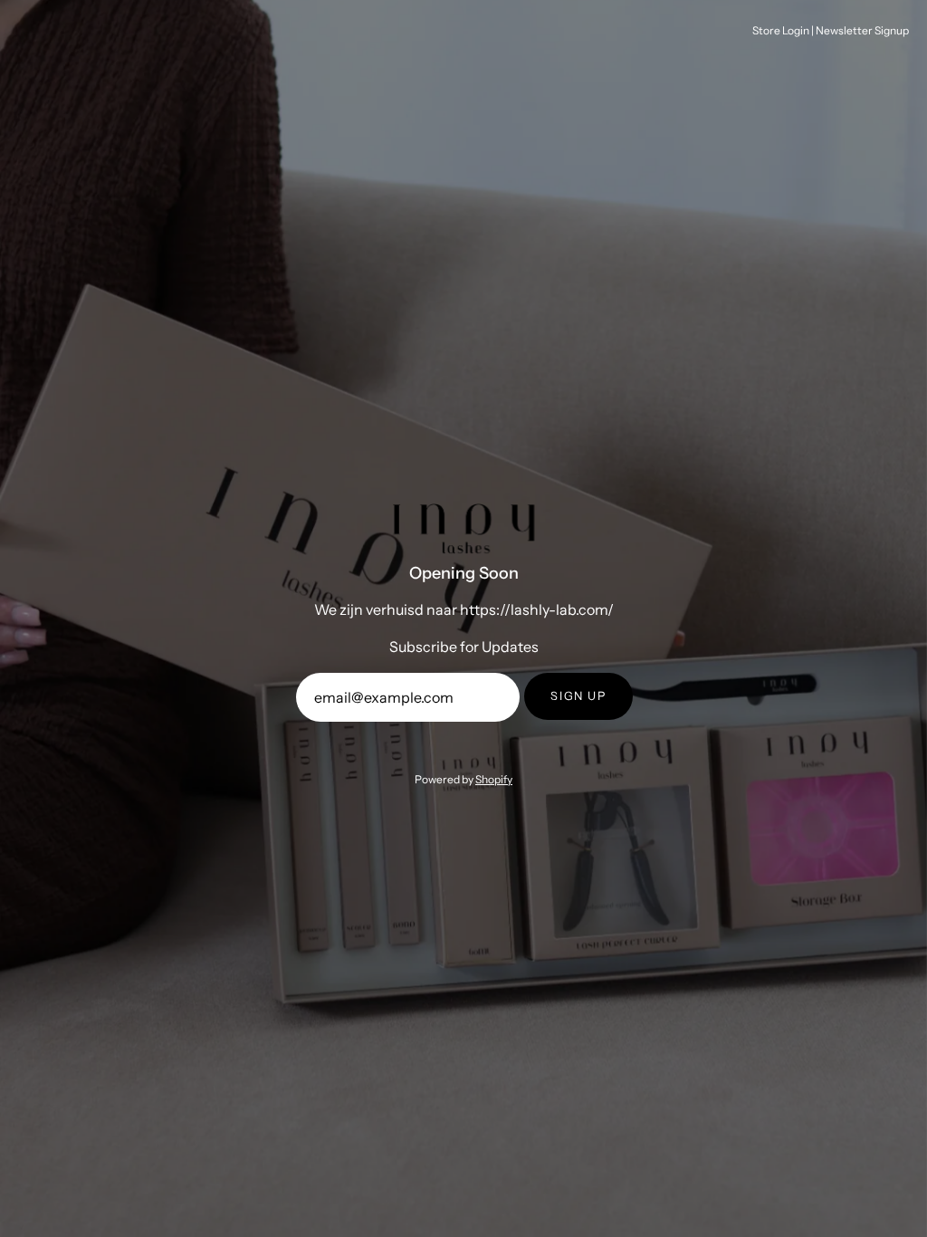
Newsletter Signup (862, 30)
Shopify (493, 779)
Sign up (578, 696)
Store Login (780, 30)
